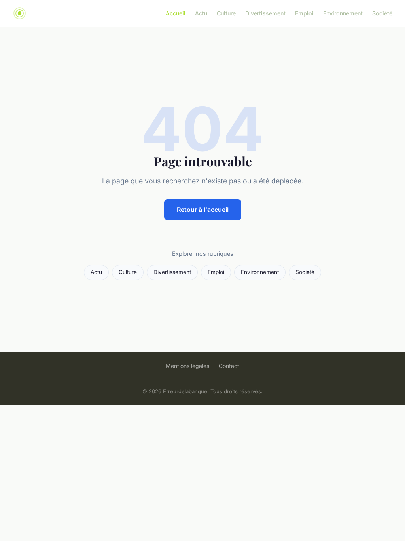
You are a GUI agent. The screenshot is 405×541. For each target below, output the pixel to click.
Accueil (175, 13)
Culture (226, 13)
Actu (201, 13)
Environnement (343, 13)
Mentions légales (187, 365)
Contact (229, 365)
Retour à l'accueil (203, 209)
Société (382, 13)
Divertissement (265, 13)
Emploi (304, 13)
